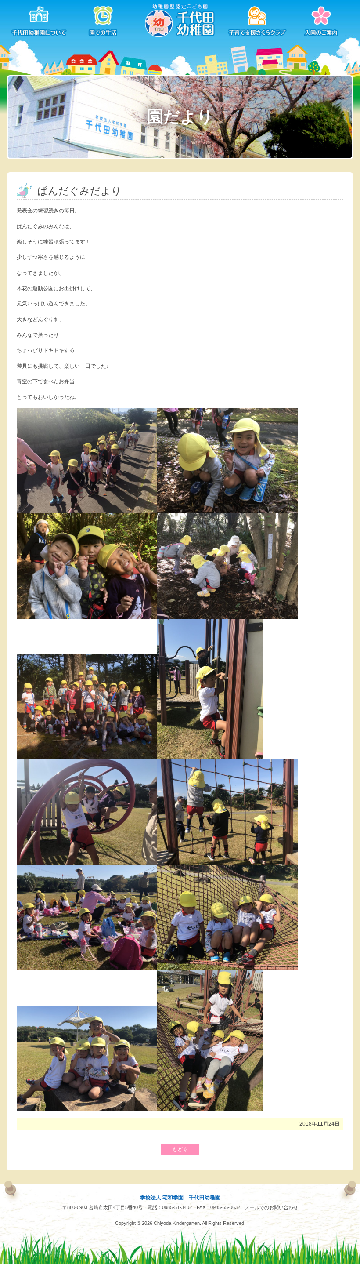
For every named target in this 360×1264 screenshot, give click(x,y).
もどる (180, 1149)
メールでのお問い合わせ (271, 1207)
